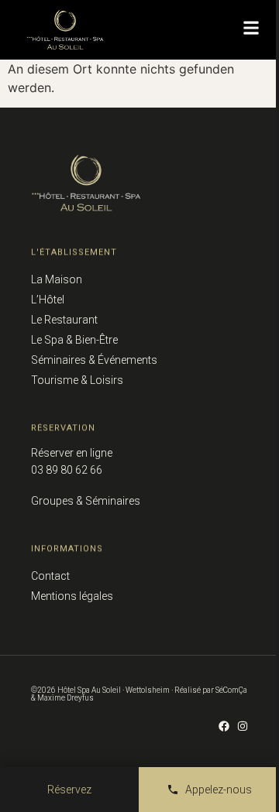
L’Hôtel (47, 299)
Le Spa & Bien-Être (74, 340)
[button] (251, 28)
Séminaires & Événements (94, 360)
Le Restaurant (64, 319)
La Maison (56, 279)
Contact (50, 576)
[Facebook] (224, 726)
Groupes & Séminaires (85, 501)
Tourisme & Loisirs (77, 380)
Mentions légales (72, 596)
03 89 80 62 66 (66, 470)
